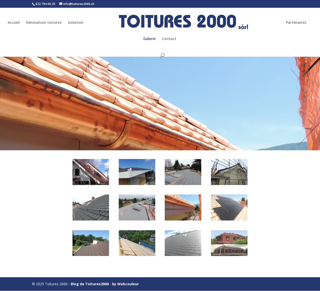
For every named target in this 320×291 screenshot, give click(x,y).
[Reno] (90, 183)
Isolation (76, 23)
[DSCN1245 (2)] (183, 219)
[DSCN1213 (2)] (229, 183)
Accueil (14, 23)
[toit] (183, 254)
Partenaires (296, 23)
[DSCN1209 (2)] (183, 183)
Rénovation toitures (44, 23)
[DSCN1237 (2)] (137, 219)
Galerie (149, 39)
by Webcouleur (125, 284)
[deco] (137, 183)
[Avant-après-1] (229, 254)
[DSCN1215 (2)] (90, 219)
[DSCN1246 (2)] (229, 219)
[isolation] (137, 254)
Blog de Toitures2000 (90, 284)
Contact (169, 39)
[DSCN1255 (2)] (90, 254)
